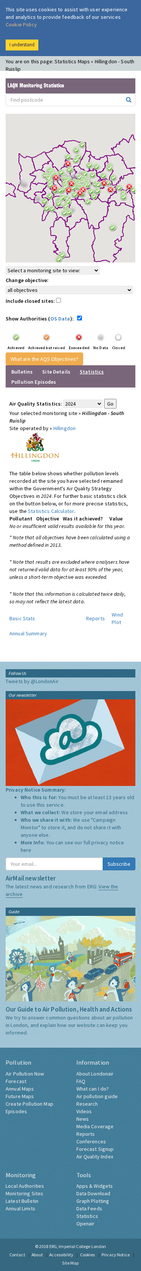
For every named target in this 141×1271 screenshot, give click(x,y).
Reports (95, 618)
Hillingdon (64, 428)
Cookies (87, 1254)
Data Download (93, 1193)
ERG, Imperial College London (77, 1246)
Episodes (16, 1111)
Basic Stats (22, 618)
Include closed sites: (31, 301)
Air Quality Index (94, 1156)
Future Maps (20, 1096)
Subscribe (119, 864)
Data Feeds (89, 1208)
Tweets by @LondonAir (32, 681)
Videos (84, 1111)
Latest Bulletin (22, 1201)
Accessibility (61, 1254)
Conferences (91, 1141)
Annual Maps (20, 1088)
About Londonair (95, 1073)
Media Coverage (95, 1126)
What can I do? (92, 1088)
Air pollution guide (97, 1096)
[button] (70, 165)
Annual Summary (28, 633)
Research (87, 1103)
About (37, 1254)
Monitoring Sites (24, 1193)
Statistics (87, 1216)
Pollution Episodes (33, 381)
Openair (85, 1223)
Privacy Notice (116, 1254)
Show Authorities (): (41, 318)
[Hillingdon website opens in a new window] (35, 446)
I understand (22, 44)
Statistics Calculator (51, 511)
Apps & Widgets (94, 1186)
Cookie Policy (21, 24)
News (82, 1118)
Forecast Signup (95, 1149)
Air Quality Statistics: (35, 403)
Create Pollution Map (29, 1103)
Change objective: (27, 280)
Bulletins (22, 371)
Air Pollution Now (25, 1073)
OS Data (60, 318)
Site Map (70, 1263)
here (26, 850)
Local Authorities (25, 1186)
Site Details (56, 371)
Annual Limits (20, 1208)
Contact (17, 1254)
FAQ (80, 1081)
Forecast (16, 1081)
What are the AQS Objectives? (44, 359)
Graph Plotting (92, 1201)
